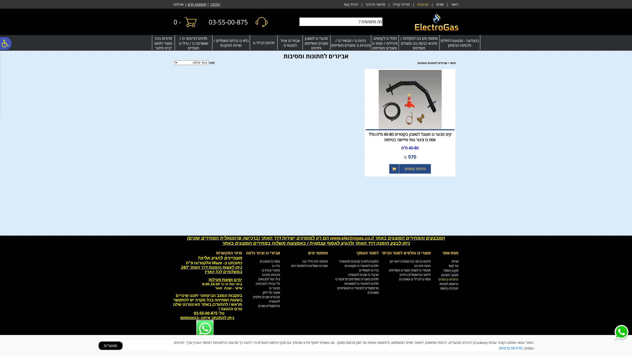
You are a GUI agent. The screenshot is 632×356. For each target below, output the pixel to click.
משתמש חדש (197, 4)
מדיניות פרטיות (511, 348)
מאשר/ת (110, 345)
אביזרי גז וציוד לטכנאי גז (290, 43)
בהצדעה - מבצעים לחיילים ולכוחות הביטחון (460, 43)
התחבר (215, 4)
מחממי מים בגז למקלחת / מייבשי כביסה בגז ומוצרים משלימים (419, 43)
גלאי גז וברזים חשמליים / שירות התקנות (231, 43)
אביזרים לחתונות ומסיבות (316, 56)
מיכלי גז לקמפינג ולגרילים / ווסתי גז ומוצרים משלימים (385, 43)
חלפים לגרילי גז (264, 42)
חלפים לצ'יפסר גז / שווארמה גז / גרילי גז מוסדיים (193, 43)
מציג (212, 63)
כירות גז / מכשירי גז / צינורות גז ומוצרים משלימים (350, 43)
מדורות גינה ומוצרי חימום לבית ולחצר (163, 43)
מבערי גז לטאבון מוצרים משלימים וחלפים (316, 43)
